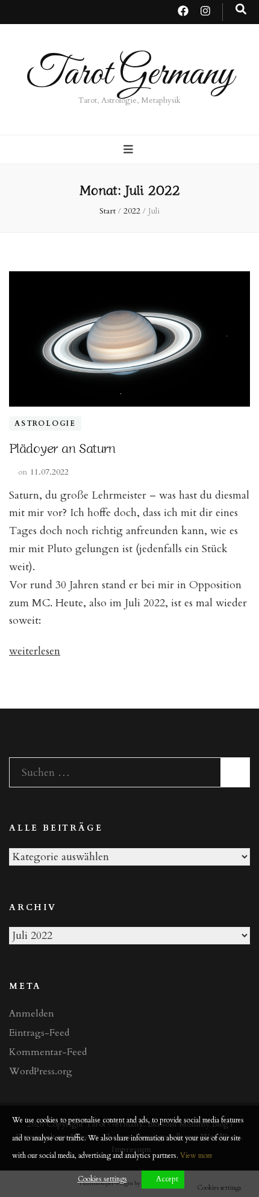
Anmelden (31, 1013)
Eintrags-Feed (39, 1032)
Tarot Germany (130, 74)
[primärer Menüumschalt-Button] (129, 150)
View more (196, 1155)
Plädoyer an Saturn (62, 447)
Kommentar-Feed (48, 1052)
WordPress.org (40, 1071)
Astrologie (45, 423)
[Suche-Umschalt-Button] (241, 10)
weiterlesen (34, 651)
